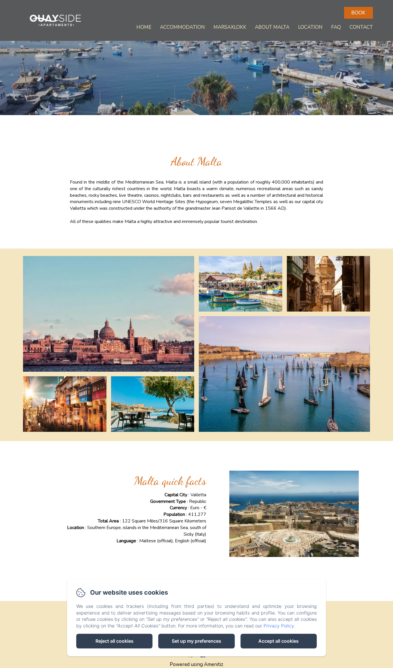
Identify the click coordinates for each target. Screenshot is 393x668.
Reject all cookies (114, 641)
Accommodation (182, 27)
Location (310, 27)
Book (358, 12)
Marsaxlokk (229, 27)
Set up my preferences (196, 641)
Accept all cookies (278, 641)
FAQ (336, 27)
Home (143, 27)
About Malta (272, 27)
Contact (361, 27)
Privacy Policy (279, 626)
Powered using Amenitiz (196, 664)
